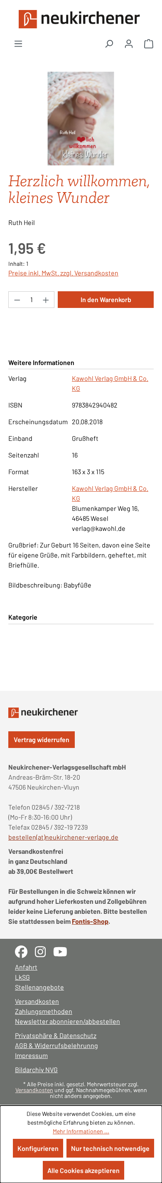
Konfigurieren (38, 1148)
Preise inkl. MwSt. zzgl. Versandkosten (63, 273)
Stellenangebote (39, 987)
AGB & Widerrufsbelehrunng (56, 1045)
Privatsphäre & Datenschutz (55, 1035)
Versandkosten (37, 1001)
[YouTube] (63, 951)
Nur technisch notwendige (110, 1148)
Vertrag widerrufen (41, 739)
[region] (81, 118)
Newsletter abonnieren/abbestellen (67, 1021)
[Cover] (81, 118)
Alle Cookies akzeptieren (83, 1170)
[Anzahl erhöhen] (46, 299)
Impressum (31, 1055)
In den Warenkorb (106, 299)
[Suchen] (109, 43)
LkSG (22, 977)
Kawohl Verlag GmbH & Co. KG (110, 383)
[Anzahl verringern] (17, 299)
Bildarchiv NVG (36, 1069)
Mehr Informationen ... (81, 1131)
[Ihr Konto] (129, 43)
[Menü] (18, 43)
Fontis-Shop (90, 921)
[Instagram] (44, 951)
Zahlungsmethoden (43, 1011)
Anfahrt (26, 967)
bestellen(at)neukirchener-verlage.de (63, 837)
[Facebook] (25, 951)
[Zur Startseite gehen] (81, 19)
